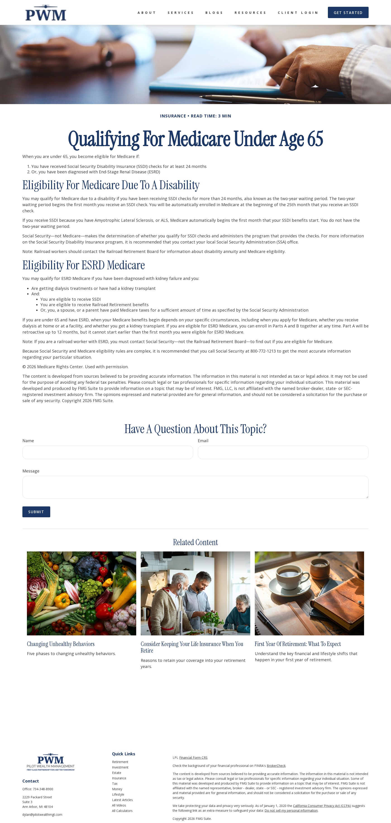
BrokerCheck (276, 765)
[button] (147, 12)
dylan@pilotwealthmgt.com (42, 814)
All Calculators (122, 811)
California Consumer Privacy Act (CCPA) (322, 806)
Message (30, 471)
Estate (116, 773)
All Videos (119, 805)
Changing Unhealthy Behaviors (61, 644)
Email (203, 440)
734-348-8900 (43, 789)
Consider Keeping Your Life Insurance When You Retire (192, 647)
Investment (120, 767)
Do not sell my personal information (291, 810)
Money (117, 789)
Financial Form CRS (193, 757)
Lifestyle (118, 794)
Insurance (119, 778)
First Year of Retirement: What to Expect (298, 644)
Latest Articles (122, 800)
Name (28, 440)
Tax (114, 783)
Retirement (120, 762)
